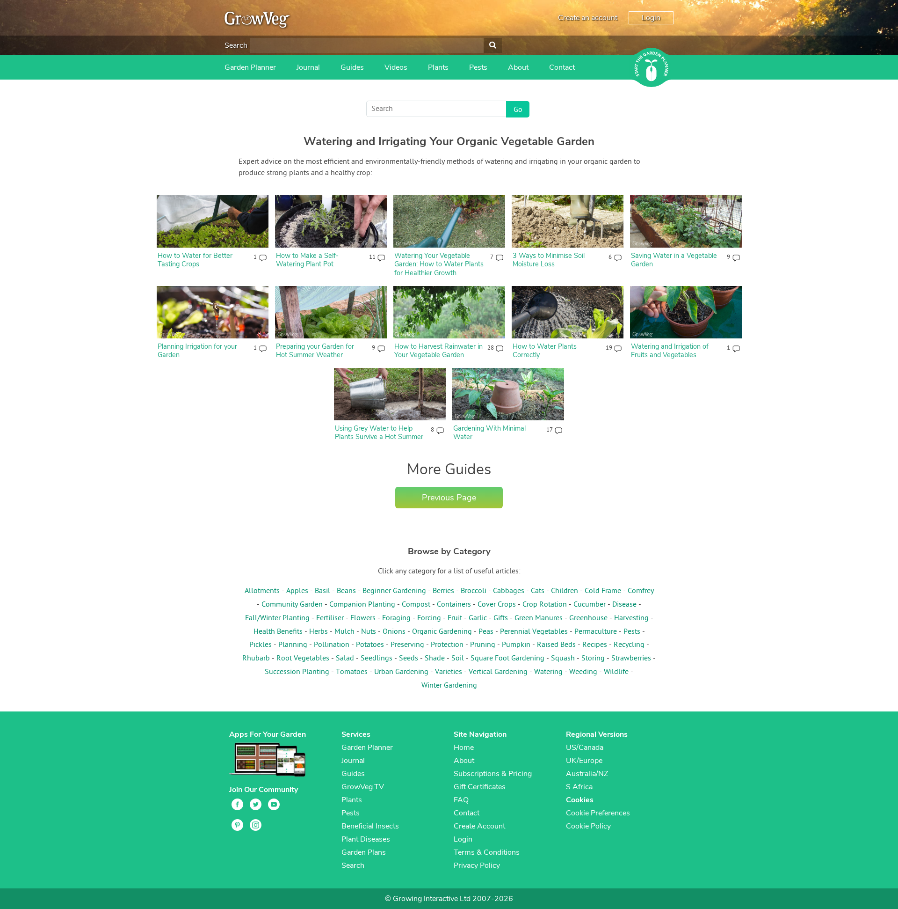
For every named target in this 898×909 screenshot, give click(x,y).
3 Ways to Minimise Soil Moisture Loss (549, 260)
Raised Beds (556, 645)
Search (235, 45)
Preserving (407, 645)
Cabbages (508, 591)
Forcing (429, 618)
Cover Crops (497, 604)
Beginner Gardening (394, 591)
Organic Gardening (442, 632)
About (518, 67)
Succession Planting (297, 672)
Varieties (448, 672)
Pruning (482, 645)
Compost (416, 604)
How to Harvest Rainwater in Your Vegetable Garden (438, 351)
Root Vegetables (302, 658)
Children (564, 591)
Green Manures (538, 618)
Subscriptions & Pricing (493, 774)
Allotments (262, 591)
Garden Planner (250, 67)
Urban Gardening (401, 672)
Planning (292, 645)
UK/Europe (584, 760)
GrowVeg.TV (362, 787)
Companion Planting (362, 604)
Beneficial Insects (370, 826)
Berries (443, 591)
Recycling (629, 645)
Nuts (368, 632)
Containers (454, 604)
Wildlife (616, 672)
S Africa (579, 787)
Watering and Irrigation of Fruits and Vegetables (670, 351)
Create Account (479, 826)
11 (372, 257)
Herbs (318, 632)
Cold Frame (603, 591)
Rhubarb (256, 658)
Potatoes (370, 645)
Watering (548, 672)
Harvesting (631, 618)
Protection (447, 645)
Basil (322, 591)
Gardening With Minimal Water (489, 433)
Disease (624, 604)
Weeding (583, 672)
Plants (438, 67)
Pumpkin (516, 645)
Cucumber (589, 604)
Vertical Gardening (498, 672)
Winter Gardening (449, 685)
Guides (352, 67)
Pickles (260, 645)
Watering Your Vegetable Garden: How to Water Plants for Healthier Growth (439, 264)
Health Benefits (278, 632)
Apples (297, 591)
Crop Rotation (544, 604)
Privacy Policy (477, 865)
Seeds (408, 658)
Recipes (594, 645)
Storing (593, 658)
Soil (457, 658)
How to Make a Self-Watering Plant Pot (307, 260)
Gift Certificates (480, 787)
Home (464, 747)
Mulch (344, 632)
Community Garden (292, 604)
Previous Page (449, 497)
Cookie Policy (588, 826)
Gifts (500, 618)
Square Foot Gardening (507, 658)
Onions (394, 632)
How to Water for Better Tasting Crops (195, 260)
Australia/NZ (587, 774)
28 (490, 348)
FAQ (461, 800)
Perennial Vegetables (534, 632)
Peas (485, 632)
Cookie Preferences (598, 813)
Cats (537, 591)
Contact (562, 67)
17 (549, 430)
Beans (346, 591)
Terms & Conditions (487, 852)
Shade (435, 658)
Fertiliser (330, 618)
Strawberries (631, 658)
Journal (308, 67)
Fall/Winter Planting (277, 618)
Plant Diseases (365, 839)
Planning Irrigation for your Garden (197, 351)
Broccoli (473, 591)
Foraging (396, 618)
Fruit (455, 618)
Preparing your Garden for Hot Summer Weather (315, 351)
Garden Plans (363, 852)
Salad (345, 658)
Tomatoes (352, 672)
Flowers (363, 618)
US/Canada (584, 747)
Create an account (587, 18)
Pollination (331, 645)
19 (609, 348)
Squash (563, 658)
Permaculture (595, 632)
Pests (478, 67)
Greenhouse (588, 618)
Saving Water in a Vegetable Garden (674, 260)
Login (651, 18)
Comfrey (641, 591)
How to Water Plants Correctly (545, 351)
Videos (395, 67)
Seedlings (376, 658)
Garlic (478, 618)
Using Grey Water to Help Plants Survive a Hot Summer (379, 433)
